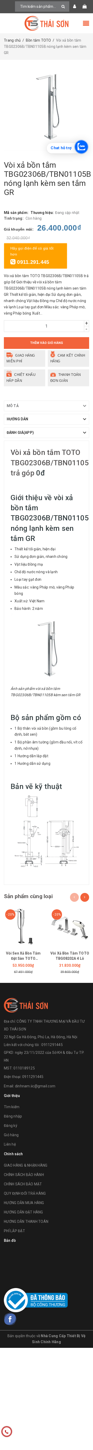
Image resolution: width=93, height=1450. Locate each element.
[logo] (26, 1005)
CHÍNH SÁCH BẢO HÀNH (24, 1175)
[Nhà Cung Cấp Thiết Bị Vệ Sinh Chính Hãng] (46, 23)
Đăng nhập (13, 1116)
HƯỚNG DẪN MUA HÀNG (24, 1203)
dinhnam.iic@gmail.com (35, 1086)
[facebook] (10, 1318)
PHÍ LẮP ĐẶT (14, 1231)
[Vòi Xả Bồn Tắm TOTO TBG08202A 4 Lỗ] (69, 926)
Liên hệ (10, 1144)
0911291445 (33, 1077)
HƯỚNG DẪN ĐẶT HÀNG (23, 1212)
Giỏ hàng (11, 1135)
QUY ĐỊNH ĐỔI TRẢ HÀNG (25, 1193)
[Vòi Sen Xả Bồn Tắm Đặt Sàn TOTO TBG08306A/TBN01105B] (23, 926)
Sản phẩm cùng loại (28, 896)
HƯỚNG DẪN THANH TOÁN (26, 1221)
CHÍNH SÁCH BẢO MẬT (23, 1184)
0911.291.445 (32, 262)
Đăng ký (10, 1126)
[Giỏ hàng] (84, 6)
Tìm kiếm (11, 1107)
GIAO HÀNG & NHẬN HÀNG (25, 1165)
